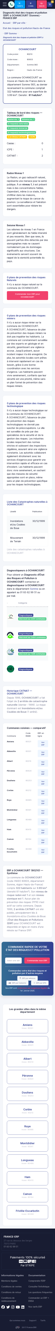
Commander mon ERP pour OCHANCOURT (27, 295)
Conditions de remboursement (8, 1299)
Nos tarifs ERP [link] (35, 1307)
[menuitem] (7, 22)
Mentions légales (9, 1281)
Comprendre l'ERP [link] (36, 1281)
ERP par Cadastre (19, 983)
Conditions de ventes (11, 1286)
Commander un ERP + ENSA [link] (38, 1299)
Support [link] (32, 1320)
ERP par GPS (41, 983)
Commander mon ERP (37, 960)
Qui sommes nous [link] (17, 1320)
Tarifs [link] (42, 1320)
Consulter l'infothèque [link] (38, 1286)
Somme (34, 588)
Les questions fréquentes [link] (40, 1292)
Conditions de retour (11, 1292)
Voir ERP (42, 743)
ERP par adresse (28, 978)
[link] (20, 4)
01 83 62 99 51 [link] (11, 1246)
